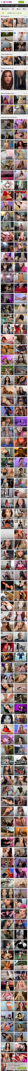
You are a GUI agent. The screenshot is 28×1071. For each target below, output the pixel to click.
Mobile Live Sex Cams (7, 68)
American (6, 16)
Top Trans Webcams (7, 30)
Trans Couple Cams (7, 54)
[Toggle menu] (1, 2)
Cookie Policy (17, 1065)
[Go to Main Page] (8, 2)
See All (25, 16)
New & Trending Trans (7, 93)
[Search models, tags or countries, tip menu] (26, 5)
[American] (13, 9)
